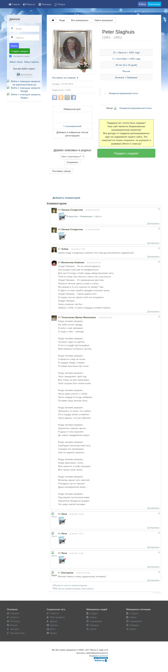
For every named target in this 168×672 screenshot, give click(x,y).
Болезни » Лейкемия (126, 77)
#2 (59, 553)
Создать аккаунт (19, 51)
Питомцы (15, 621)
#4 (59, 513)
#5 (59, 317)
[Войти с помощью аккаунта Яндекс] (24, 95)
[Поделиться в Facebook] (73, 97)
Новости (14, 617)
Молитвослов (17, 632)
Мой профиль (57, 617)
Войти (14, 45)
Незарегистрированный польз (123, 93)
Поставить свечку (61, 171)
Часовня (14, 629)
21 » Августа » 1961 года (126, 52)
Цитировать (153, 223)
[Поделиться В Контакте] (54, 97)
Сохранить (72, 162)
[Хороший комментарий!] (147, 209)
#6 (59, 262)
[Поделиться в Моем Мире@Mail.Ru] (67, 97)
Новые (93, 617)
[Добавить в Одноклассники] (60, 97)
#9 (59, 209)
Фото (52, 629)
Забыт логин (16, 61)
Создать (94, 613)
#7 (59, 248)
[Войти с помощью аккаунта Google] (24, 88)
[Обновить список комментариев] (73, 203)
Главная (14, 613)
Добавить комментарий (66, 197)
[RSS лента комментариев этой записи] (69, 203)
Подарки (94, 625)
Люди (62, 20)
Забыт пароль (31, 61)
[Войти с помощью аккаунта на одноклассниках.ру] (24, 82)
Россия (126, 71)
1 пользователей (72, 126)
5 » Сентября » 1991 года (126, 58)
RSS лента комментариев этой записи (73, 588)
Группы (54, 625)
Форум (13, 625)
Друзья (53, 621)
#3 (59, 533)
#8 (59, 229)
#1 (59, 572)
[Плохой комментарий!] (150, 209)
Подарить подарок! (126, 153)
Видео (53, 632)
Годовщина (96, 621)
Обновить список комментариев (70, 585)
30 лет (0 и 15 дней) (126, 65)
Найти (93, 629)
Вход (143, 4)
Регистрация (154, 4)
